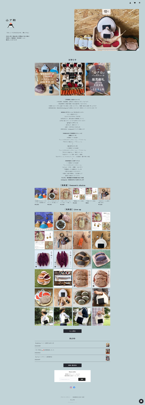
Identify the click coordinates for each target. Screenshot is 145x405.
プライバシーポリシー (65, 397)
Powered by (71, 402)
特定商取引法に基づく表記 (78, 397)
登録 (82, 379)
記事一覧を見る (72, 365)
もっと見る (72, 331)
